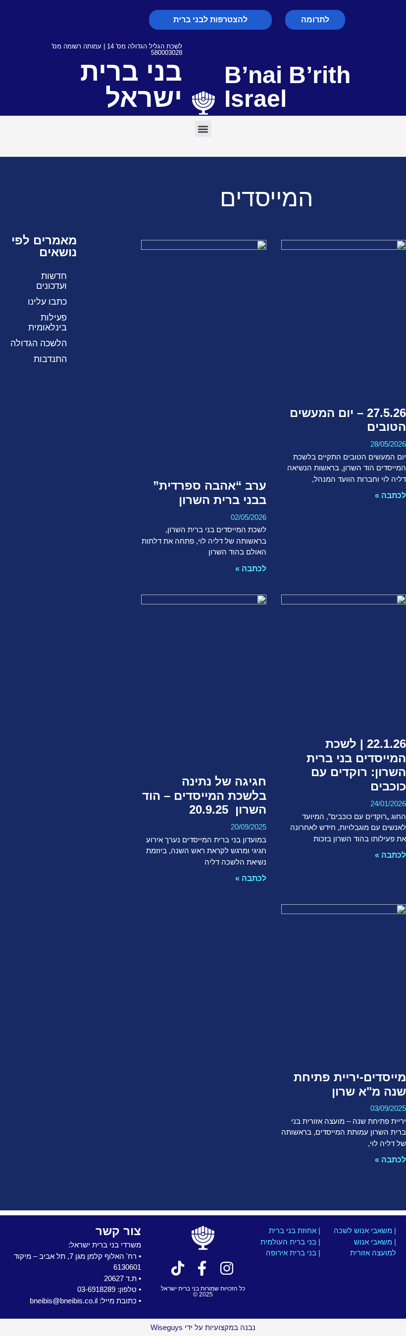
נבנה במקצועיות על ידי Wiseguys (203, 1327)
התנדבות (50, 359)
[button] (203, 129)
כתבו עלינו (47, 302)
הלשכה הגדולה (38, 343)
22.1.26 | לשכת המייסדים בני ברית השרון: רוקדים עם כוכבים (356, 765)
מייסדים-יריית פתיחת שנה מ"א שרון (350, 1084)
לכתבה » (390, 495)
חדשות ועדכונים (51, 281)
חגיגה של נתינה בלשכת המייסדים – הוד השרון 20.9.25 (204, 796)
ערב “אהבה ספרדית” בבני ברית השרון (209, 493)
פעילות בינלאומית (47, 322)
